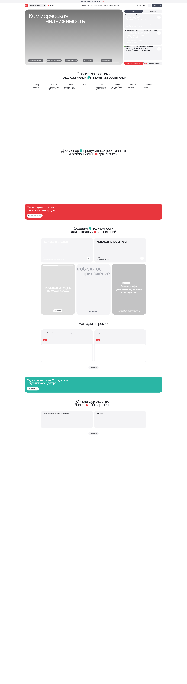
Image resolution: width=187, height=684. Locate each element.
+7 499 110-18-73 (141, 5)
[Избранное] (149, 5)
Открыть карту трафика (154, 63)
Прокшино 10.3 (103, 1)
